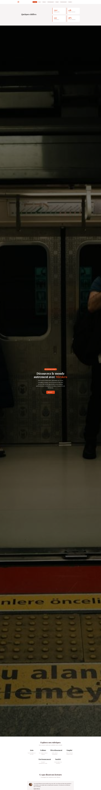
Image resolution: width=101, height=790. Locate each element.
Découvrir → (50, 392)
